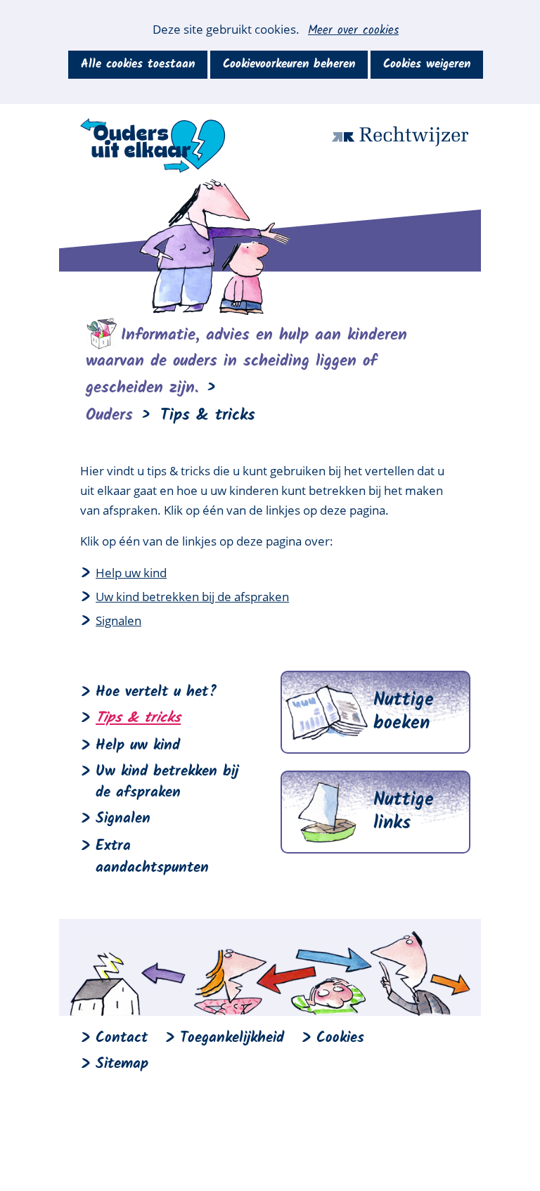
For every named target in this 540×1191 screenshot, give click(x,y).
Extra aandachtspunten (152, 857)
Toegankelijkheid (232, 1038)
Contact (122, 1038)
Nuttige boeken (403, 712)
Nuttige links (403, 812)
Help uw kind (131, 573)
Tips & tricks (138, 718)
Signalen (118, 620)
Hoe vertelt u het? (156, 692)
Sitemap (122, 1064)
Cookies (340, 1038)
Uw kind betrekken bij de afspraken (192, 596)
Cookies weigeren (426, 64)
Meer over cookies (353, 31)
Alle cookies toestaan (138, 64)
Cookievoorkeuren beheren (289, 64)
